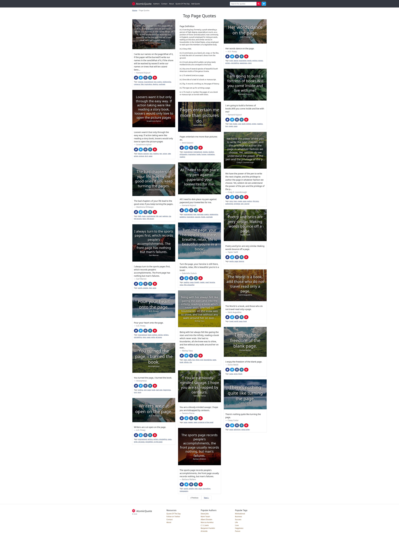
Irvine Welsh (233, 364)
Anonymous (141, 380)
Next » (206, 498)
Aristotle (204, 531)
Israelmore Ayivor (144, 144)
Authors (156, 4)
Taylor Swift (233, 252)
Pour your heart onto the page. (148, 322)
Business (238, 516)
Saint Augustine (234, 312)
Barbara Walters (189, 479)
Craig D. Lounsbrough (237, 192)
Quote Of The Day (182, 4)
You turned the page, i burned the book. (153, 377)
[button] (264, 4)
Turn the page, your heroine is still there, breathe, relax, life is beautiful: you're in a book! (199, 267)
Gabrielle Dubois (189, 273)
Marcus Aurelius (207, 522)
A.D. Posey (232, 51)
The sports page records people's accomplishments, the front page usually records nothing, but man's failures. (199, 473)
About (171, 4)
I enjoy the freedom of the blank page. (243, 361)
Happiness (239, 528)
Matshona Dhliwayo (145, 207)
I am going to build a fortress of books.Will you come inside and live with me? (244, 108)
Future (237, 531)
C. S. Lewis (205, 525)
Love (237, 525)
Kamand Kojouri (143, 72)
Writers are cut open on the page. (150, 427)
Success (238, 519)
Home (134, 10)
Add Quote (195, 4)
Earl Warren (141, 279)
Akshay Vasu (187, 350)
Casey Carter (233, 420)
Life (236, 522)
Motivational (240, 513)
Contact (164, 4)
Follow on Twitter (173, 516)
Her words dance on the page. (239, 48)
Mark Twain (205, 516)
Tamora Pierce (188, 413)
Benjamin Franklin (208, 528)
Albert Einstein (206, 519)
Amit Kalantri (187, 142)
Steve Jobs (205, 513)
